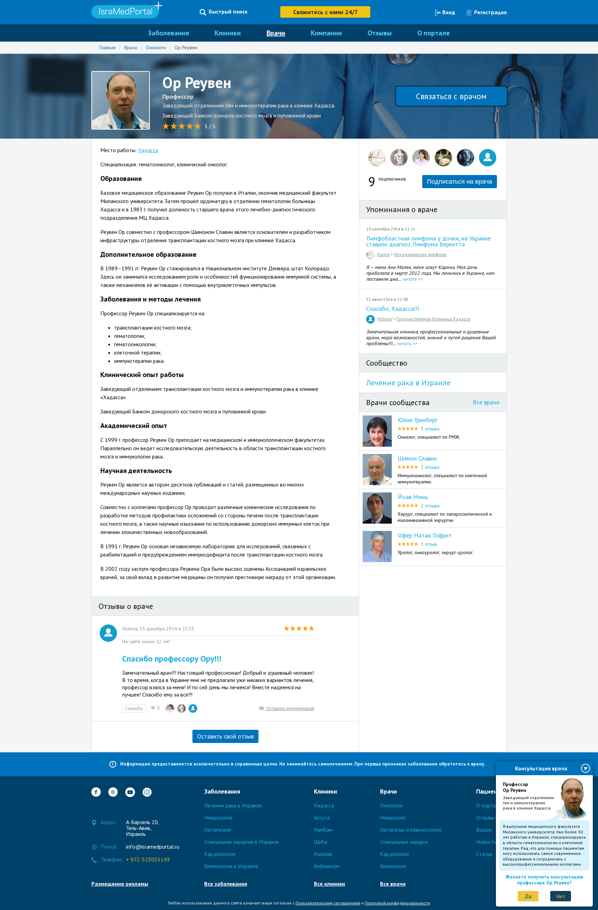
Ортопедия (217, 829)
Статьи (484, 853)
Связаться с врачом (451, 96)
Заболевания (168, 32)
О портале (433, 32)
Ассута (322, 817)
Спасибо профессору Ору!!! (171, 658)
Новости (486, 841)
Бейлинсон (326, 866)
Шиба (320, 841)
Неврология (218, 817)
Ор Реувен (185, 47)
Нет (560, 896)
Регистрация (490, 12)
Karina (383, 254)
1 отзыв (429, 544)
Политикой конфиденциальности (397, 902)
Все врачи (486, 402)
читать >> (412, 279)
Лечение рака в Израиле (408, 382)
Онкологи (156, 47)
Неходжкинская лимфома (420, 254)
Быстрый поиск (228, 12)
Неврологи (393, 817)
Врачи (275, 32)
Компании (326, 32)
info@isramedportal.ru (147, 847)
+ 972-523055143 (147, 860)
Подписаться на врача (459, 181)
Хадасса (148, 150)
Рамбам (323, 829)
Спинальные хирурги (404, 841)
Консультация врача (541, 768)
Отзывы (380, 32)
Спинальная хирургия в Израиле (241, 841)
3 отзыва (430, 429)
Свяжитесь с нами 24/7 (325, 12)
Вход (448, 12)
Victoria (384, 319)
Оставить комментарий (289, 708)
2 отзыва (430, 467)
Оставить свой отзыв (225, 736)
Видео (484, 829)
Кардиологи (394, 853)
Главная (107, 47)
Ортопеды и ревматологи (410, 829)
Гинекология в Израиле (231, 866)
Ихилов (323, 853)
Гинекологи (393, 866)
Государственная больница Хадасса (433, 319)
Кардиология (219, 853)
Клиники (228, 32)
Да (528, 896)
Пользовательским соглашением (328, 902)
